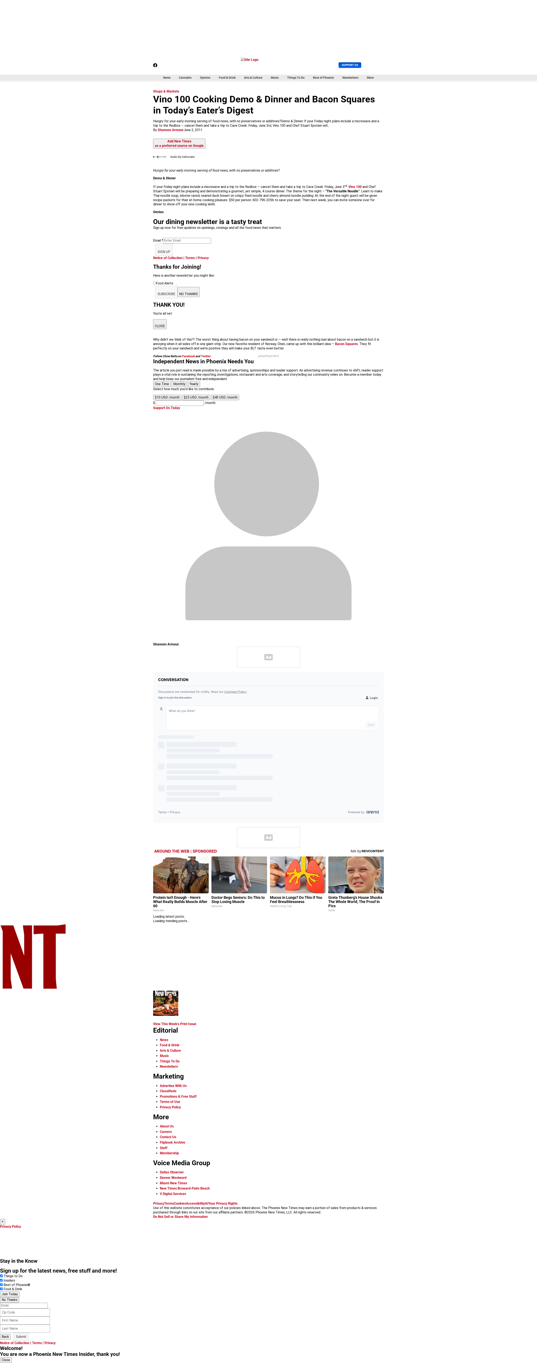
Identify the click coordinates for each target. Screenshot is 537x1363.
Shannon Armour (171, 130)
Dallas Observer (172, 1172)
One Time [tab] (162, 384)
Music (275, 77)
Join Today (10, 1294)
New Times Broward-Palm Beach (185, 1188)
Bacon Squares (346, 344)
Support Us (350, 64)
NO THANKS (188, 294)
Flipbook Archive (172, 1142)
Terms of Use (170, 1102)
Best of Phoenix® (17, 1285)
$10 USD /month (167, 397)
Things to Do (13, 1276)
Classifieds (168, 1091)
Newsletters (350, 77)
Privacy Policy (170, 1107)
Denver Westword (173, 1178)
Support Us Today (166, 408)
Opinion (205, 77)
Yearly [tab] (194, 384)
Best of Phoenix (323, 77)
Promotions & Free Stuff (178, 1096)
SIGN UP (164, 252)
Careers (166, 1132)
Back (5, 1337)
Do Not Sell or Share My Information (180, 1217)
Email (158, 240)
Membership (169, 1153)
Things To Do (296, 77)
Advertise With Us (173, 1086)
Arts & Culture (253, 77)
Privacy (203, 258)
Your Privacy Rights (222, 1203)
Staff (163, 1148)
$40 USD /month (225, 397)
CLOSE (160, 326)
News (167, 77)
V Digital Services (173, 1194)
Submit (21, 1337)
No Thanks (9, 1300)
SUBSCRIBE (166, 294)
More (370, 77)
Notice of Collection (167, 258)
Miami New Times (173, 1183)
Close (6, 1360)
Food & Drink (227, 77)
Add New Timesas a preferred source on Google (179, 143)
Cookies (180, 1203)
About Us (167, 1126)
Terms (190, 258)
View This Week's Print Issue (174, 1024)
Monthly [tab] (179, 384)
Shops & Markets (166, 91)
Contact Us (168, 1137)
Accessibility (195, 1203)
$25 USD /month (196, 397)
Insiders (9, 1280)
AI (206, 1203)
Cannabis (185, 77)
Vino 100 (355, 187)
